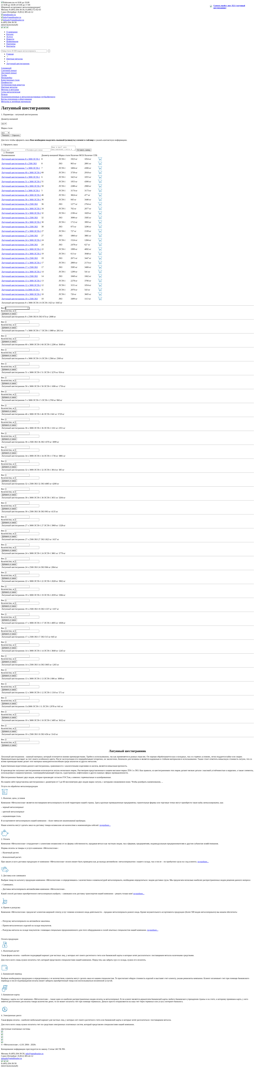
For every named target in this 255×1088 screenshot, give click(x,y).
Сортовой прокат (9, 70)
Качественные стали (10, 80)
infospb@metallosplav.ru (13, 20)
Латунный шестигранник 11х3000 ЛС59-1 (20, 290)
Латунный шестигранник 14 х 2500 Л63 (19, 276)
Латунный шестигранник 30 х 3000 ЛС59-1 (21, 222)
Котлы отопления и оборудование (16, 99)
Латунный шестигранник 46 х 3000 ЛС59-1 (21, 195)
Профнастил (6, 82)
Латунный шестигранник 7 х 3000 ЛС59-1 (20, 168)
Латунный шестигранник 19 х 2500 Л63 (19, 258)
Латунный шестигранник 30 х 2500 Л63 (19, 227)
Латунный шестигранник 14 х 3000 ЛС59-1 (21, 272)
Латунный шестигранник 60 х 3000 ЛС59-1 (21, 172)
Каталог (10, 34)
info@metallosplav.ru (12, 17)
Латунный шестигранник (17, 63)
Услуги (9, 37)
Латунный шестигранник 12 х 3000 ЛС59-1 (21, 285)
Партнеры (11, 44)
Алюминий (6, 68)
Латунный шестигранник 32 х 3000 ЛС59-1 (21, 213)
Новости (10, 39)
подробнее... (105, 825)
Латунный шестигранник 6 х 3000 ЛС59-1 (20, 177)
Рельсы (4, 94)
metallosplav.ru (9, 15)
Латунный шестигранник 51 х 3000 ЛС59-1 (21, 181)
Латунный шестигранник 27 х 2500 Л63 (19, 236)
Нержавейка (6, 77)
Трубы (4, 75)
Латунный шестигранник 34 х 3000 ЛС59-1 (21, 208)
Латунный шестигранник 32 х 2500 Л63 (19, 217)
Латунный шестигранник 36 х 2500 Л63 (19, 204)
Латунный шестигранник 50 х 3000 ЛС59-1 (21, 186)
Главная (10, 54)
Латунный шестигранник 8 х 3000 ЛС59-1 (20, 159)
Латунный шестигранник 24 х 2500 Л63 (19, 245)
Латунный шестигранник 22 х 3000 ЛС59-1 (21, 249)
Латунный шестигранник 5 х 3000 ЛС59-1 (20, 190)
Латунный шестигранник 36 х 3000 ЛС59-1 (21, 199)
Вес (3, 308)
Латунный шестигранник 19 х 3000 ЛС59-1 (21, 254)
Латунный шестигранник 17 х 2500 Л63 (19, 267)
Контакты (10, 46)
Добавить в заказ (9, 314)
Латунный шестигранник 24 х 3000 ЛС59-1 (21, 240)
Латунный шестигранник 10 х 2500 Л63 (19, 299)
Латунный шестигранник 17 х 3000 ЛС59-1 (21, 263)
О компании (12, 32)
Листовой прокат (9, 73)
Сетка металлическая (10, 92)
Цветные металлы (14, 59)
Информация (12, 41)
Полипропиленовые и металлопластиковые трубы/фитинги (28, 97)
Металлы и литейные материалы (16, 101)
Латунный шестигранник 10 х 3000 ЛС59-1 (21, 294)
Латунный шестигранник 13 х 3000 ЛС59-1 (21, 281)
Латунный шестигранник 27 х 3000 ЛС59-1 (21, 231)
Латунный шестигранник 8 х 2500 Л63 (19, 163)
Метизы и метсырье (10, 89)
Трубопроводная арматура (13, 85)
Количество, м (8, 311)
